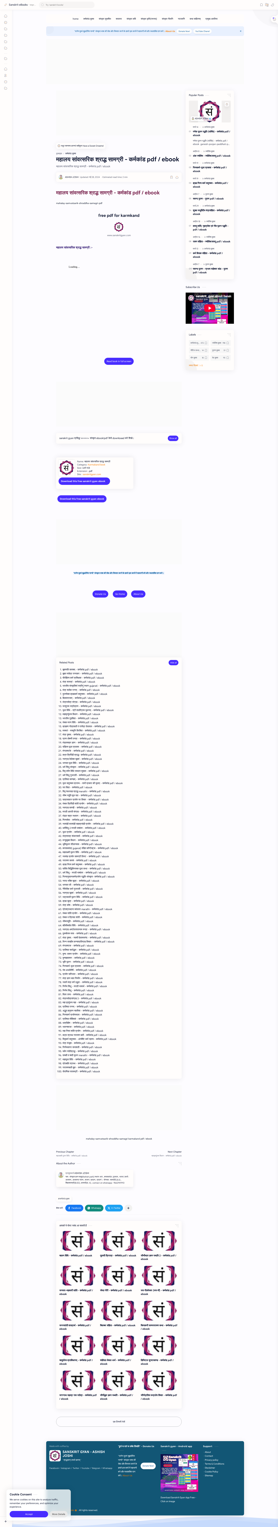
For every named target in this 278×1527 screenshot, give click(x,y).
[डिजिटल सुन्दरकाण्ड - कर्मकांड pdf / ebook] (159, 1345)
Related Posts (66, 662)
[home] (76, 19)
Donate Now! (184, 31)
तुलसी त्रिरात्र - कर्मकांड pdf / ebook (118, 1255)
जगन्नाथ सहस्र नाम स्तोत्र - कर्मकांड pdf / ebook (78, 1397)
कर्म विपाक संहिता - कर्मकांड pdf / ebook (208, 255)
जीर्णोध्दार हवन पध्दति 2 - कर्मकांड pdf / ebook (158, 1257)
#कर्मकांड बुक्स (64, 1198)
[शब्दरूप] (119, 19)
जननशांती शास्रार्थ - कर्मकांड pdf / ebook (75, 1327)
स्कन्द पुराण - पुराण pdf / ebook (208, 198)
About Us (138, 594)
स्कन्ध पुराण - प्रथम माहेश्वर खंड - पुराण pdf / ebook (210, 270)
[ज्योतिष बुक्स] (209, 151)
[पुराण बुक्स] (209, 194)
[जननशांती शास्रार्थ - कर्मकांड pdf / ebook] (78, 1310)
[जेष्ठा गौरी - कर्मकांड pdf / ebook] (119, 1275)
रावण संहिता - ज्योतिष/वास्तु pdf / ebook (211, 241)
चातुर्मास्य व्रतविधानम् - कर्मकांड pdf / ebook (76, 1362)
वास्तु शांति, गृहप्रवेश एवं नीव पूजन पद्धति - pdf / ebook (210, 227)
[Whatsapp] (107, 1468)
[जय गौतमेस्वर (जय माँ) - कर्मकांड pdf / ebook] (159, 1275)
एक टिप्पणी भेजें (119, 1421)
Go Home (120, 594)
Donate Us (100, 594)
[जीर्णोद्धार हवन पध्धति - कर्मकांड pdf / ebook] (119, 1380)
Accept (29, 1514)
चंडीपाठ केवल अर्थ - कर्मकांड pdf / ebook (115, 1362)
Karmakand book (96, 464)
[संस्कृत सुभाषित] (105, 19)
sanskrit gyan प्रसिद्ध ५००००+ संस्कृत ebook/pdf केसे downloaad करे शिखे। (96, 438)
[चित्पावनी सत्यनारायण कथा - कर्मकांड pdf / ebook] (159, 1310)
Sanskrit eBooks (18, 4)
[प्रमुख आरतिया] (211, 19)
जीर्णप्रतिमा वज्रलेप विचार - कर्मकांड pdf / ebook (159, 1397)
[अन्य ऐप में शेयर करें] (128, 1208)
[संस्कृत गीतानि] (167, 19)
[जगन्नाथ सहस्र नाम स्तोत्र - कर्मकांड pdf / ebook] (78, 1380)
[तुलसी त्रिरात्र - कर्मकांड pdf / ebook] (119, 1241)
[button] (272, 4)
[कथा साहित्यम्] (195, 19)
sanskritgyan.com (92, 474)
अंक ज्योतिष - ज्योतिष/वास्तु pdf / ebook (212, 155)
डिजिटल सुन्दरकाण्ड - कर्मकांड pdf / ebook (157, 1362)
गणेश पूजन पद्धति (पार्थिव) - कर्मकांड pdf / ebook (211, 133)
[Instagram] (65, 1468)
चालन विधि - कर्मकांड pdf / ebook (75, 1255)
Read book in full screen (119, 361)
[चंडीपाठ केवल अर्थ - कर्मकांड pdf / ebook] (119, 1345)
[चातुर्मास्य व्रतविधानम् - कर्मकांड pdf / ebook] (78, 1345)
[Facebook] (54, 1468)
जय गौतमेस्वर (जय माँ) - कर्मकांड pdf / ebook (158, 1292)
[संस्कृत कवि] (131, 19)
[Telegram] (96, 1468)
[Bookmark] (261, 4)
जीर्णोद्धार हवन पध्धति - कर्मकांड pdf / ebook (116, 1397)
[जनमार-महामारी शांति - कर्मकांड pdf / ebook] (78, 1275)
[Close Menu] (241, 31)
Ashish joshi (118, 1510)
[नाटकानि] (181, 19)
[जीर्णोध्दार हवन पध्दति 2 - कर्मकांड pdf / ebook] (159, 1241)
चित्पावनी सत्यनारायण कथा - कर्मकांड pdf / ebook (159, 1327)
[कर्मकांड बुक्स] (88, 19)
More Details (58, 1514)
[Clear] (92, 5)
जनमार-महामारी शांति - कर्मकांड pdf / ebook (76, 1292)
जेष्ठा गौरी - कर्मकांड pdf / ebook (116, 1290)
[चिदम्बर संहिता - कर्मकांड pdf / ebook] (119, 1310)
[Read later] (171, 177)
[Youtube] (85, 1468)
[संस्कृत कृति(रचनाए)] (149, 19)
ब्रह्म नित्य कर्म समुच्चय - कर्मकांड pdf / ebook (210, 185)
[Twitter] (76, 1468)
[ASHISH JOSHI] (72, 177)
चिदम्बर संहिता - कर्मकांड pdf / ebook (117, 1325)
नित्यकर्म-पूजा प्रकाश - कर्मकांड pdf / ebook (210, 169)
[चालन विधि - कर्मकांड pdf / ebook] (78, 1241)
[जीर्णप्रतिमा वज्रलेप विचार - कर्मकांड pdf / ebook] (159, 1380)
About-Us (170, 31)
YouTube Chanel (202, 31)
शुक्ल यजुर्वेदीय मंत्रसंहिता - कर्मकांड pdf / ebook (211, 212)
